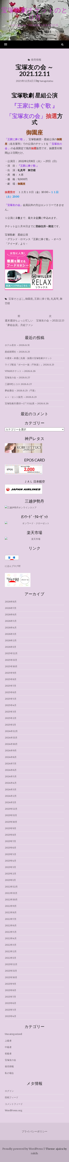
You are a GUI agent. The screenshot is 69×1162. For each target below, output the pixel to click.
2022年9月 (11, 906)
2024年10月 (11, 744)
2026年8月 (11, 601)
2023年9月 (10, 828)
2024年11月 (11, 737)
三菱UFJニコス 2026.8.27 (18, 384)
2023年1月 (10, 880)
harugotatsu (46, 80)
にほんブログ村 (13, 566)
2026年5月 (11, 621)
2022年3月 (10, 944)
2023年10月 (11, 821)
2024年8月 (11, 757)
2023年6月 (10, 847)
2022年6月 (11, 925)
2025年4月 (10, 705)
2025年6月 (10, 692)
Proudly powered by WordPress (22, 1148)
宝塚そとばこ (16, 298)
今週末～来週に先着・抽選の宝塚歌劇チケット (28, 358)
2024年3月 (10, 789)
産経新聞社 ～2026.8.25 (17, 351)
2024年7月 (10, 763)
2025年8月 (10, 679)
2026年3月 (10, 634)
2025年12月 (11, 653)
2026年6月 (11, 614)
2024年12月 (11, 731)
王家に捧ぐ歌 (42, 298)
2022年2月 (11, 951)
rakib (34, 1153)
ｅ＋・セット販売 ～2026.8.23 (21, 397)
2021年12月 (11, 964)
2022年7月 (10, 919)
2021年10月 (11, 977)
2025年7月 (10, 685)
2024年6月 (11, 770)
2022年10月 (11, 899)
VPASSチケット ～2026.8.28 (20, 371)
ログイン (9, 1090)
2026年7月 (10, 608)
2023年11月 (11, 815)
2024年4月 (11, 782)
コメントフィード (14, 1104)
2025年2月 (10, 718)
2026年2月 (11, 640)
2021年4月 (10, 1016)
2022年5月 (11, 931)
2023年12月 (11, 808)
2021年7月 (10, 996)
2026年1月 (10, 646)
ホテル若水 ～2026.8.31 (17, 345)
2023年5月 (10, 854)
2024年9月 (11, 750)
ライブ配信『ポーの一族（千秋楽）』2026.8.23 (29, 364)
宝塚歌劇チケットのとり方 (34, 13)
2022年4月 (11, 938)
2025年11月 (11, 659)
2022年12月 (11, 886)
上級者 (8, 1040)
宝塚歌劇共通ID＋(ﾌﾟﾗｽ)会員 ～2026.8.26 (26, 403)
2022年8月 (11, 912)
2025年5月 (10, 698)
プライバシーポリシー (34, 1131)
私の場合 (9, 1073)
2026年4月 (11, 627)
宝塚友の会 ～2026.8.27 (17, 377)
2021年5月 (10, 1009)
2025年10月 (11, 666)
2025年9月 (10, 672)
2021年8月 (10, 990)
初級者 (8, 1053)
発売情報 (36, 59)
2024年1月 (10, 802)
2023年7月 (10, 841)
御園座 (29, 298)
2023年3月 (10, 867)
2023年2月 (10, 873)
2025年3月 (10, 711)
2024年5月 (11, 776)
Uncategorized (13, 1034)
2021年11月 (11, 970)
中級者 (8, 1047)
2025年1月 (10, 724)
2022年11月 (11, 893)
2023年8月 (10, 834)
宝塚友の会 (10, 1060)
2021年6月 (10, 1003)
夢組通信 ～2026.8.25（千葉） (21, 390)
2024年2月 (11, 795)
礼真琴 (55, 298)
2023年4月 (10, 860)
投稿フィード (11, 1097)
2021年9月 (10, 983)
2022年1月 (10, 957)
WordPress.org (13, 1110)
